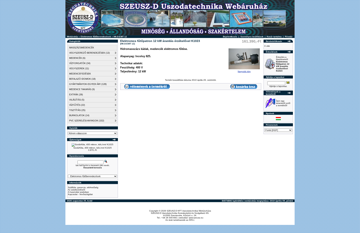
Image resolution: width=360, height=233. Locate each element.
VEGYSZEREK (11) (79, 68)
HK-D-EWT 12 (120, 36)
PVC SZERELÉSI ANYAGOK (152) (86, 120)
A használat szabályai (78, 192)
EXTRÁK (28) (76, 94)
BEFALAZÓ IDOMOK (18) (82, 79)
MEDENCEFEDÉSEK (80, 73)
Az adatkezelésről (76, 190)
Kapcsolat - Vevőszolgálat (80, 194)
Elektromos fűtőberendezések (96, 36)
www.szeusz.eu (196, 218)
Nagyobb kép (244, 71)
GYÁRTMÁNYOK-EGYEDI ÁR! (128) (88, 84)
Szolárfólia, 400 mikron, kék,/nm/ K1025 (92, 148)
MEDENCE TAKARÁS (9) (82, 89)
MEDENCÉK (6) (77, 58)
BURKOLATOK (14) (79, 115)
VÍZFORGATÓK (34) (79, 63)
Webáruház (72, 36)
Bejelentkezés (230, 36)
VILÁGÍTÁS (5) (76, 99)
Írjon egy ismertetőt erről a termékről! (283, 103)
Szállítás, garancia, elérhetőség (83, 187)
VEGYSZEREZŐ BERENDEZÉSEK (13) (89, 53)
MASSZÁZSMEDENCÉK (81, 47)
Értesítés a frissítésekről (282, 64)
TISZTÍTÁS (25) (77, 110)
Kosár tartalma (274, 36)
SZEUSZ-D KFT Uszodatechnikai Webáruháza (189, 211)
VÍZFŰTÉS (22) (77, 105)
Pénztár (288, 36)
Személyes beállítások (252, 36)
